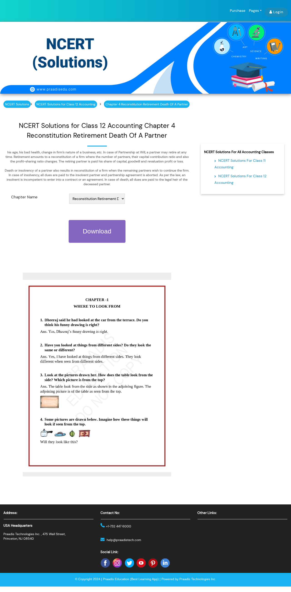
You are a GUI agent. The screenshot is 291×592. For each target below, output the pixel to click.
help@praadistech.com (124, 540)
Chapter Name (24, 197)
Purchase (237, 10)
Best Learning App (144, 579)
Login (278, 12)
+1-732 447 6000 (118, 526)
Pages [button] (254, 10)
